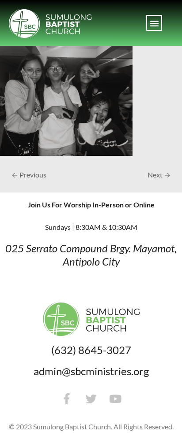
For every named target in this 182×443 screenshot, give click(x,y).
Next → (159, 174)
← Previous (28, 174)
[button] (154, 23)
